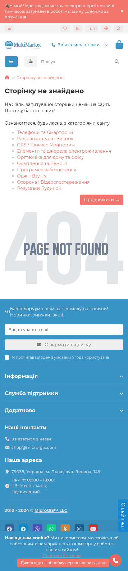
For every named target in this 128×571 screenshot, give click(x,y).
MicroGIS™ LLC (50, 510)
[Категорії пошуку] (30, 61)
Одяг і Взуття (32, 176)
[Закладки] (65, 28)
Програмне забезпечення (46, 170)
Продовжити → (102, 199)
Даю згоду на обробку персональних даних (63, 562)
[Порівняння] (77, 28)
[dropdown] (9, 28)
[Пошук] (117, 62)
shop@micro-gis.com (33, 447)
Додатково (20, 410)
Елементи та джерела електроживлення (64, 151)
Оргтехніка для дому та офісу (50, 157)
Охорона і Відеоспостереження (53, 182)
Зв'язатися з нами (79, 45)
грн (92, 28)
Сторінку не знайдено (39, 77)
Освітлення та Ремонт (42, 163)
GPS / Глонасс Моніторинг (46, 145)
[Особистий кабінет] (118, 28)
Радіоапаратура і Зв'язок (45, 138)
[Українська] (106, 28)
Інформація (21, 376)
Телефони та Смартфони (45, 132)
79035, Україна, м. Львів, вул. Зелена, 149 (55, 471)
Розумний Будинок (39, 188)
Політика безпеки (62, 555)
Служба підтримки (31, 393)
